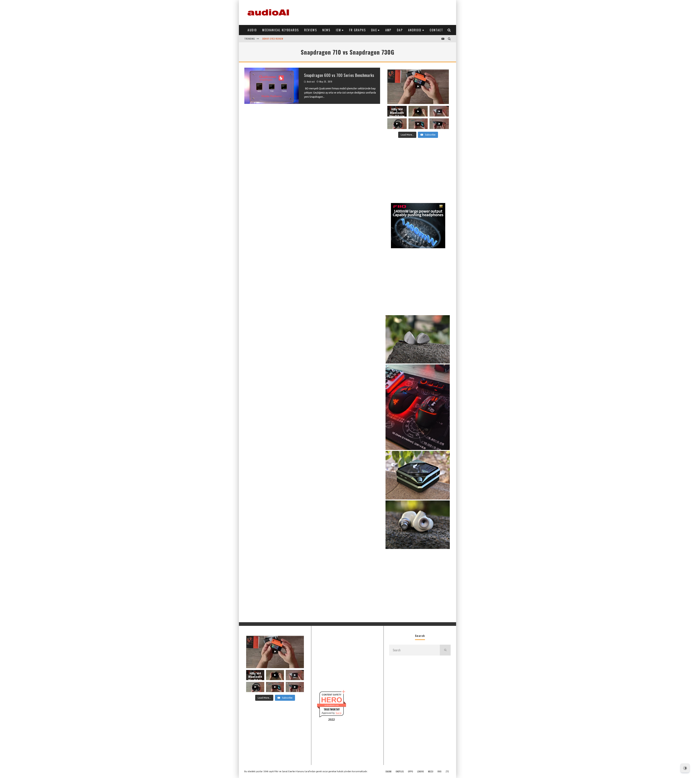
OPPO (410, 771)
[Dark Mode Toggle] (685, 768)
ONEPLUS (400, 771)
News (326, 30)
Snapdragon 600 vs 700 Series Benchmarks (339, 75)
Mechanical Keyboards (280, 30)
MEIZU (430, 771)
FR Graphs (357, 30)
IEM (338, 30)
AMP (388, 30)
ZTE (447, 771)
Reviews (310, 30)
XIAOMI (388, 771)
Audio (252, 30)
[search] (445, 650)
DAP (400, 30)
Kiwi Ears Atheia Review (276, 38)
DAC (374, 30)
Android (415, 30)
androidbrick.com (332, 705)
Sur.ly (339, 713)
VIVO (439, 771)
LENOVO (420, 771)
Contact (436, 30)
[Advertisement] (385, 12)
